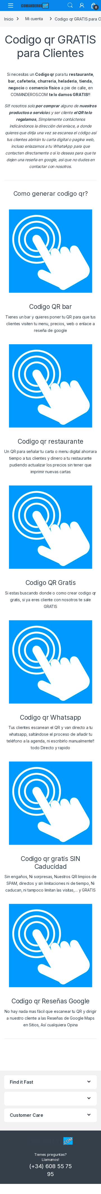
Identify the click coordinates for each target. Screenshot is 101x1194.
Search (70, 5)
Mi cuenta (34, 18)
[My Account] (82, 5)
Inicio (8, 18)
